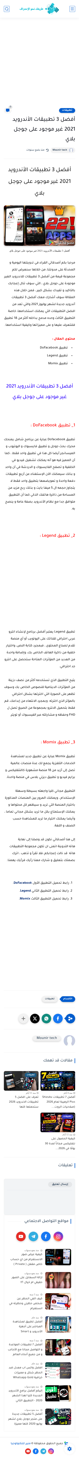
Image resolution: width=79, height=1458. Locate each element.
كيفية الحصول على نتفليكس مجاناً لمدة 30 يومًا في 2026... (60, 1143)
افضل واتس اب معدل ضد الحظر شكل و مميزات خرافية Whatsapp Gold (25, 1372)
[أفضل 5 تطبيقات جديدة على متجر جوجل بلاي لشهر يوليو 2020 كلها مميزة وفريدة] (58, 1417)
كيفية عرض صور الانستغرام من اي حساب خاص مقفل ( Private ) (26, 1259)
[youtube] (21, 1236)
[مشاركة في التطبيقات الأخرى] (23, 1018)
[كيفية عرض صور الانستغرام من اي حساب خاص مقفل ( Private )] (58, 1257)
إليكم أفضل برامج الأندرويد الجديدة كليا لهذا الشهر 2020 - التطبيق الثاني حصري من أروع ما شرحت (25, 1397)
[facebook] (46, 1236)
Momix (25, 899)
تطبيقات (67, 110)
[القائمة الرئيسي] (72, 9)
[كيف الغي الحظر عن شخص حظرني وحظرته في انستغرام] (58, 1301)
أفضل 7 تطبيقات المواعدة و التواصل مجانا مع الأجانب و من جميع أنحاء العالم (25, 1349)
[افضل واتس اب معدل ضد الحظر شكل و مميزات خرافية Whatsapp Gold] (58, 1370)
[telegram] (33, 1236)
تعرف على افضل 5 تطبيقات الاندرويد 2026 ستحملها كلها (24, 1102)
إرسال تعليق (60, 1184)
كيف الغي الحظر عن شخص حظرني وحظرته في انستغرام (25, 1303)
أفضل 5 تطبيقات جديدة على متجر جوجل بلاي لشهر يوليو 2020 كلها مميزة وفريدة (25, 1420)
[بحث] (7, 9)
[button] (58, 1018)
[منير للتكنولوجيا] (39, 9)
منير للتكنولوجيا (21, 1443)
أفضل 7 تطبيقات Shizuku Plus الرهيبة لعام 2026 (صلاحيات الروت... (58, 1102)
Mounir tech (60, 150)
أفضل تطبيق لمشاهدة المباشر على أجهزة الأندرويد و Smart (27, 1326)
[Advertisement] (39, 65)
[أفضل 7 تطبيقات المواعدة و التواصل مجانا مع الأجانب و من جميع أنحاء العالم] (58, 1347)
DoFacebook (23, 883)
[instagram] (58, 1236)
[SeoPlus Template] (66, 1443)
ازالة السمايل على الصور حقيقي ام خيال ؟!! (27, 1280)
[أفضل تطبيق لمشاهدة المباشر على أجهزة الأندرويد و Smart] (58, 1324)
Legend (25, 891)
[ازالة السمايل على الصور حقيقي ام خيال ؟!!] (58, 1280)
